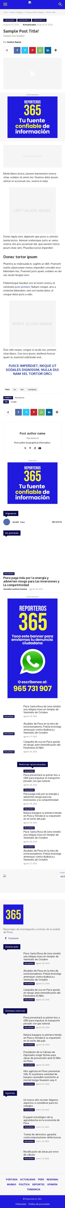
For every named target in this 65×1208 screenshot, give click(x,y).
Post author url (32, 438)
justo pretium (22, 286)
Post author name (32, 433)
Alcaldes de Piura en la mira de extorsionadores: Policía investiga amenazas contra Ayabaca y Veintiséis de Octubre (42, 728)
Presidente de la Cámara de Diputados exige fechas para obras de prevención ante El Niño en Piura (42, 1056)
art (15, 389)
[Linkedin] (47, 50)
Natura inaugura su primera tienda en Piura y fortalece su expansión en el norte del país (43, 815)
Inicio (5, 12)
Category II (24, 20)
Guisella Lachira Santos (15, 589)
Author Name (14, 42)
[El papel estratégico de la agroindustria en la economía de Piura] (12, 1123)
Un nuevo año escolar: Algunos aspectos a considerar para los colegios (41, 1102)
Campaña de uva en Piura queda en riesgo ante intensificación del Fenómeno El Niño (42, 744)
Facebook (13, 938)
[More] (55, 50)
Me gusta (57, 522)
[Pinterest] (32, 50)
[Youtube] (39, 447)
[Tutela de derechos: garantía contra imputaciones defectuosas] (12, 1140)
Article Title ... (51, 12)
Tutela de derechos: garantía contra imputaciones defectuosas (42, 1136)
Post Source (19, 397)
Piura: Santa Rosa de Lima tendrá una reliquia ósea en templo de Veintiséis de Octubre (42, 709)
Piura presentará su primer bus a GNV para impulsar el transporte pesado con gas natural (42, 777)
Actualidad (9, 573)
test (22, 389)
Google (13, 402)
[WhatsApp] (40, 50)
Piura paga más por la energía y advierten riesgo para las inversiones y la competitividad (31, 581)
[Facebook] (17, 50)
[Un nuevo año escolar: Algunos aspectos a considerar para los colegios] (12, 1105)
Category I (10, 20)
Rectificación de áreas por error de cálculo (41, 1153)
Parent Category (16, 12)
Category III (39, 20)
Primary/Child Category (34, 12)
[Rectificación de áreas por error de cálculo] (12, 1157)
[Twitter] (25, 50)
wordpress (32, 389)
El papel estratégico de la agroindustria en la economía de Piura (42, 1120)
